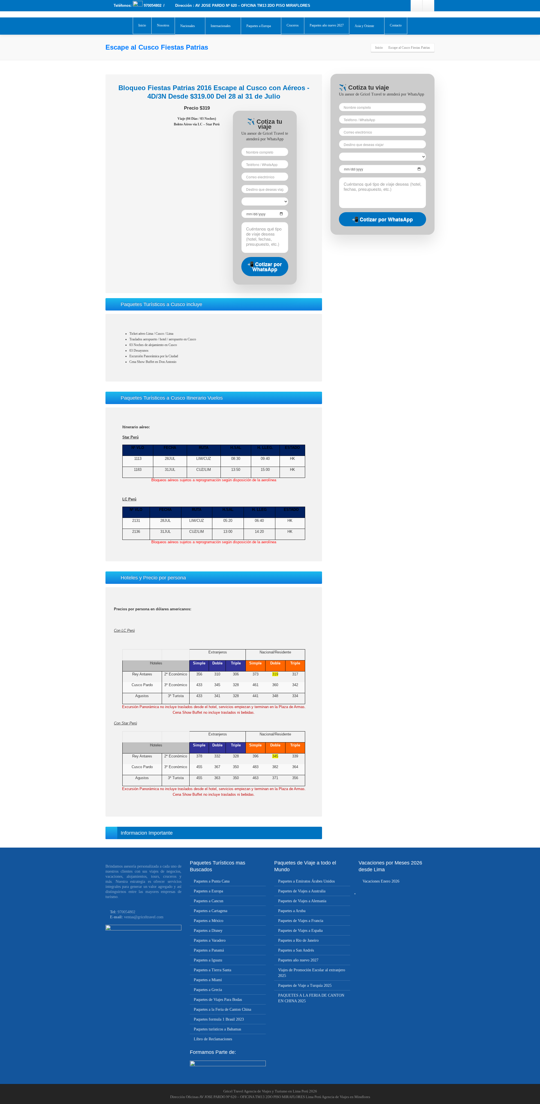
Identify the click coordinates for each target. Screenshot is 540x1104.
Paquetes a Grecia (208, 990)
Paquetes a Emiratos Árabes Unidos (306, 881)
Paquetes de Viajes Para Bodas (218, 999)
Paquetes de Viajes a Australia (301, 891)
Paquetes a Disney (208, 930)
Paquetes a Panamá (209, 950)
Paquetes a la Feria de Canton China (222, 1009)
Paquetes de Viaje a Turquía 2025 (305, 985)
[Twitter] (428, 5)
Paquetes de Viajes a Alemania (302, 901)
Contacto (396, 25)
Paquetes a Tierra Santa (212, 970)
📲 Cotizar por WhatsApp (265, 266)
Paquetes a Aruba (291, 911)
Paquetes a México (208, 921)
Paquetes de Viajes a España (300, 930)
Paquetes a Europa (258, 26)
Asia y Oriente (364, 26)
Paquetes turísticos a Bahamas (217, 1029)
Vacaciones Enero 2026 (381, 881)
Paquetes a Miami (208, 980)
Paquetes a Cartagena (210, 911)
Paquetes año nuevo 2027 (327, 25)
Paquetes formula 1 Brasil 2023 (219, 1019)
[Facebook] (416, 5)
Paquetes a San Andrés (296, 950)
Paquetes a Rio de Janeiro (298, 940)
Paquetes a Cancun (208, 901)
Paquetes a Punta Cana (212, 881)
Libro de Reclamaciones (213, 1039)
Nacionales (187, 26)
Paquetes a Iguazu (208, 960)
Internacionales (221, 26)
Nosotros (163, 25)
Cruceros (293, 25)
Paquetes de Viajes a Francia (300, 921)
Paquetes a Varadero (210, 940)
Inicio (142, 25)
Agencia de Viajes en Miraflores (346, 1097)
